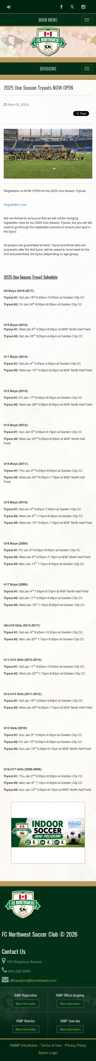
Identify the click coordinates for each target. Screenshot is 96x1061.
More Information (26, 1003)
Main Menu (48, 20)
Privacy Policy (75, 1045)
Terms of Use (51, 1045)
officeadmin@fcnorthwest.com (33, 980)
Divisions (48, 68)
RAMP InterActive (23, 1045)
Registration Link (15, 204)
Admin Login (48, 1052)
